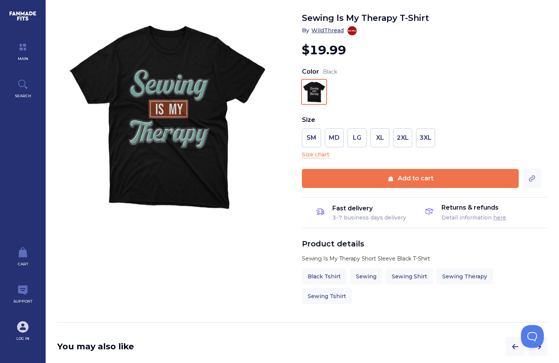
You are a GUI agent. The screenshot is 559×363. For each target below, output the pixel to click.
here (499, 217)
